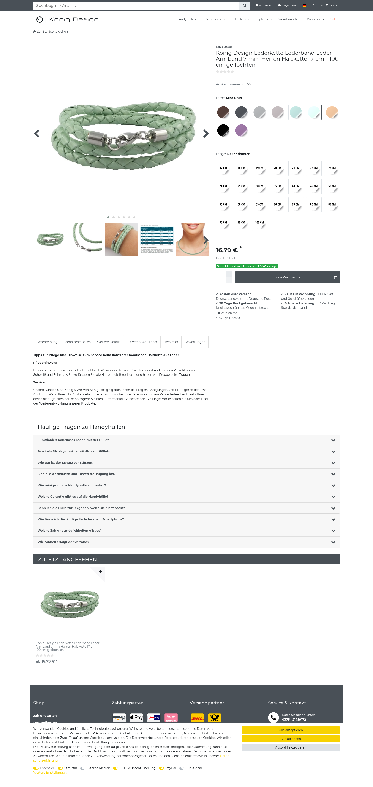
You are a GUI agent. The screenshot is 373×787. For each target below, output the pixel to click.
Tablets (241, 19)
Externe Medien (98, 768)
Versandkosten (45, 723)
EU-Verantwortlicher (141, 342)
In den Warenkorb (286, 277)
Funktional (194, 768)
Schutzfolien (216, 19)
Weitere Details (108, 342)
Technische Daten (77, 342)
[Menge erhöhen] (229, 274)
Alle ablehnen (291, 739)
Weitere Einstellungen (50, 772)
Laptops (262, 19)
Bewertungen (195, 342)
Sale (333, 19)
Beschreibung (47, 342)
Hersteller (171, 342)
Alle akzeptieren (291, 730)
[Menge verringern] (229, 280)
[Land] (304, 5)
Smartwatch (288, 19)
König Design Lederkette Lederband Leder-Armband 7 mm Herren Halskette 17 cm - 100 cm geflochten (68, 647)
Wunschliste (228, 313)
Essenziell (47, 768)
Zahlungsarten (45, 716)
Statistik (70, 768)
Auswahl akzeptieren (290, 747)
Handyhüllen (187, 19)
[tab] (47, 342)
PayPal (171, 768)
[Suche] (244, 6)
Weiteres (314, 19)
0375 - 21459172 (294, 720)
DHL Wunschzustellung (138, 768)
